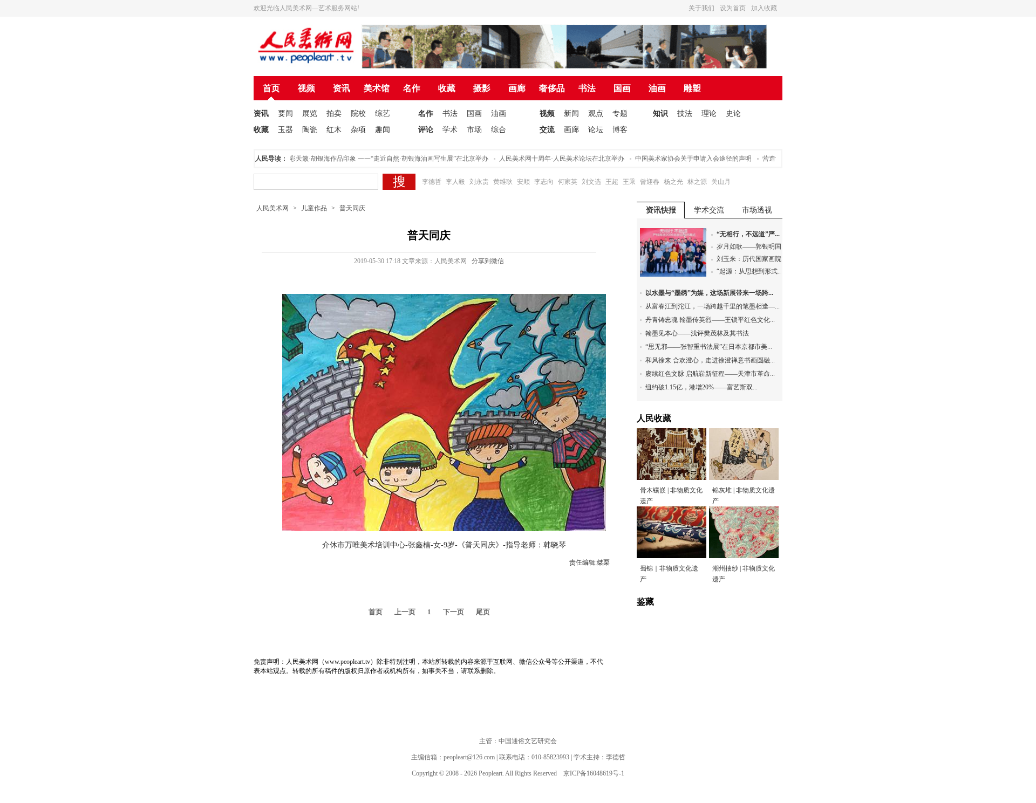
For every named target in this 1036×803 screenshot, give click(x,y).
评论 (425, 130)
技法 (684, 113)
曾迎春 (649, 182)
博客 (620, 130)
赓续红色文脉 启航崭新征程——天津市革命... (710, 374)
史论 (733, 113)
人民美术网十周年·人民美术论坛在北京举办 (549, 158)
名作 (411, 88)
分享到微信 (488, 261)
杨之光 (673, 182)
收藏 (446, 88)
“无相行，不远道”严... (748, 234)
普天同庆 (352, 208)
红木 (334, 130)
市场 (474, 130)
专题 (620, 113)
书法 (587, 88)
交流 (547, 130)
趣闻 (382, 130)
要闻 (285, 113)
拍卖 (334, 113)
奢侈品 (552, 88)
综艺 (382, 113)
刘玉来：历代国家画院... (751, 259)
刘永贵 (479, 182)
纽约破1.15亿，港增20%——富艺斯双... (701, 387)
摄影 (481, 88)
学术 (450, 130)
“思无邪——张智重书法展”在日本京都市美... (708, 347)
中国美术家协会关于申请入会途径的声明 (681, 158)
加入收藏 (764, 8)
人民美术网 (272, 208)
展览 (309, 113)
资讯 (341, 88)
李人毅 (455, 182)
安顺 (523, 182)
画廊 (517, 88)
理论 (709, 113)
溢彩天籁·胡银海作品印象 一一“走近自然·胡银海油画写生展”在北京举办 (373, 158)
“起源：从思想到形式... (749, 271)
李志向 (544, 182)
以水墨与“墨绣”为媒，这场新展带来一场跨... (709, 293)
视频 (306, 88)
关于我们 (701, 8)
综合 (498, 130)
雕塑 (692, 88)
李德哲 (431, 182)
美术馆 (377, 88)
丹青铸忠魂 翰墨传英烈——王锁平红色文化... (710, 320)
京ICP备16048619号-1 (593, 773)
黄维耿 (503, 182)
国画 (622, 88)
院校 (358, 113)
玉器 (285, 130)
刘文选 (591, 182)
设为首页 (733, 8)
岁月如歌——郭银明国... (751, 246)
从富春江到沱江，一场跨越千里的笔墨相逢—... (712, 306)
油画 (657, 88)
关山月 (721, 182)
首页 (271, 88)
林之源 (697, 182)
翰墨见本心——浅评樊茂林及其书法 (697, 333)
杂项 (358, 130)
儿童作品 (314, 208)
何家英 (567, 182)
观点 (595, 113)
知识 (660, 113)
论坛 (595, 130)
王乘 (629, 182)
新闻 (571, 113)
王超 (611, 182)
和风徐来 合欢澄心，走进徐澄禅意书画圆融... (710, 360)
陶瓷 (309, 130)
